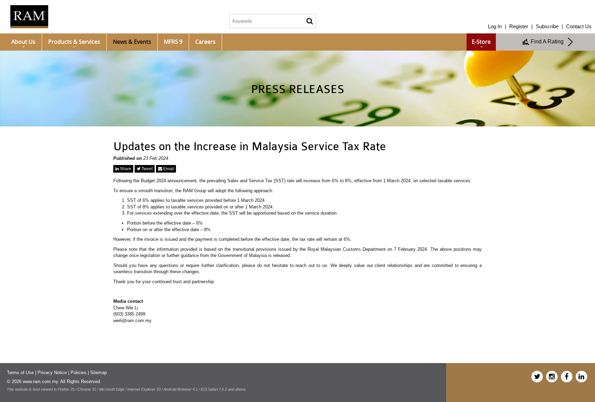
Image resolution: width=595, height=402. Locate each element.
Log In (495, 26)
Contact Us (579, 26)
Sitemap (98, 372)
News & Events (132, 41)
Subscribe (547, 26)
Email (168, 168)
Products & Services (74, 41)
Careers (205, 41)
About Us (23, 41)
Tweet (146, 168)
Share (125, 168)
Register (518, 26)
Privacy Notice (52, 372)
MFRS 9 (173, 41)
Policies (78, 372)
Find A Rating (548, 41)
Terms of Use (20, 372)
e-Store (481, 41)
